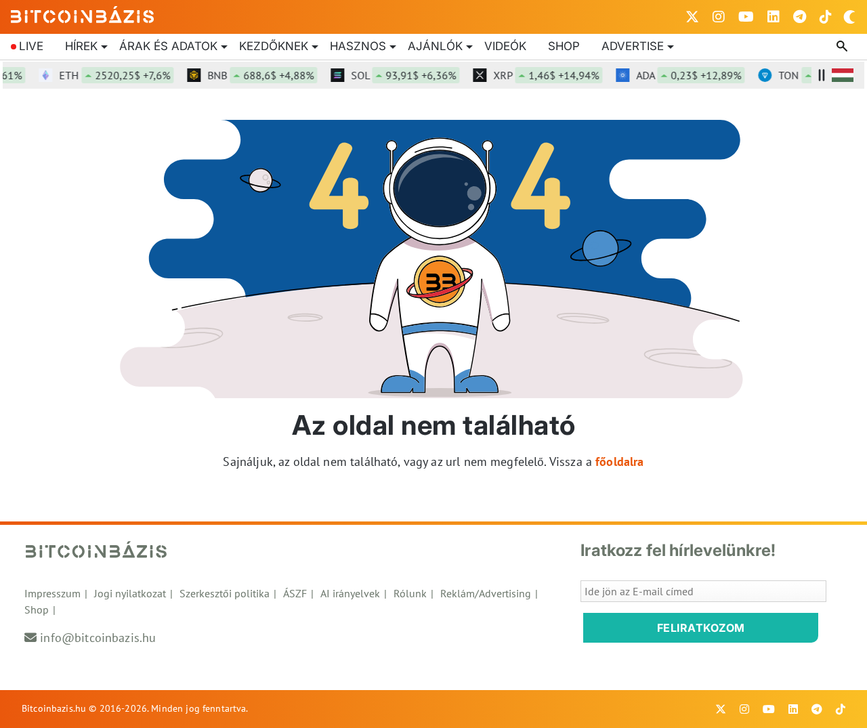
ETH (108, 75)
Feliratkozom (701, 628)
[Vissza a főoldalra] (82, 14)
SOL (397, 75)
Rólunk (410, 593)
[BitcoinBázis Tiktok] (826, 17)
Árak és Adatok (168, 46)
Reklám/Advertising (485, 593)
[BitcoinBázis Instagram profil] (719, 17)
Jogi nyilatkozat (130, 593)
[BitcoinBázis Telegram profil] (799, 17)
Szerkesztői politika (224, 593)
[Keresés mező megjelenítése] (843, 47)
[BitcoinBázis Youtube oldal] (746, 17)
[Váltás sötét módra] (849, 17)
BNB (254, 75)
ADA (682, 75)
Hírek (81, 46)
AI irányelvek (350, 593)
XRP (540, 75)
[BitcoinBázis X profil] (692, 17)
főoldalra (619, 461)
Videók (505, 46)
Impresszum (52, 593)
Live (31, 46)
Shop (564, 46)
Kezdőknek (273, 46)
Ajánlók (435, 46)
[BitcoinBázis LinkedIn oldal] (773, 17)
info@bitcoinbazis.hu (98, 637)
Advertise (632, 46)
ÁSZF (295, 593)
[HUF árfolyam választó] (842, 75)
